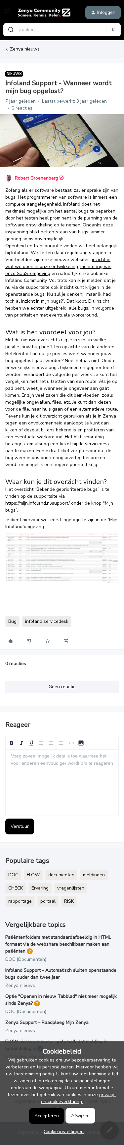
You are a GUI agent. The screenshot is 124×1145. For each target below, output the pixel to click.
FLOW (33, 875)
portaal (48, 901)
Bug (12, 621)
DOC (13, 875)
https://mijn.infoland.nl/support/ (37, 503)
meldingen (94, 875)
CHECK (15, 888)
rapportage (20, 901)
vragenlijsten (70, 888)
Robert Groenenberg (36, 178)
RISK (69, 901)
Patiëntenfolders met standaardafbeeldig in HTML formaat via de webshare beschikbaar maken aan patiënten (58, 944)
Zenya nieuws (25, 49)
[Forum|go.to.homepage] (44, 12)
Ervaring (40, 888)
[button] (7, 14)
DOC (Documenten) (25, 959)
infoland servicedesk (46, 621)
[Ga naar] (11, 29)
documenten (61, 875)
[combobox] (62, 29)
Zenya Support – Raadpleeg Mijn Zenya (47, 1022)
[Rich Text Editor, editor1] (62, 783)
